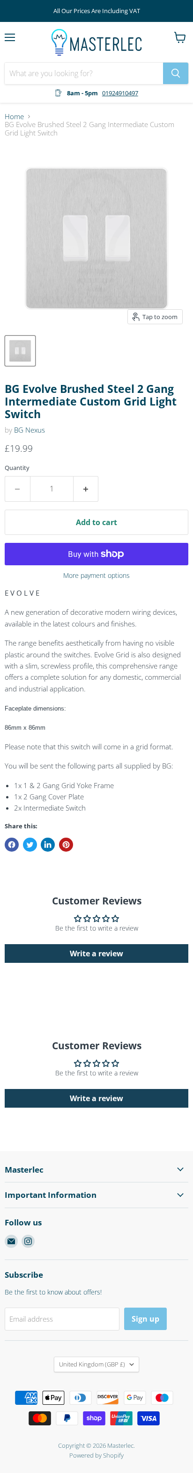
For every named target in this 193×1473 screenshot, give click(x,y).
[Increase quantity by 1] (86, 488)
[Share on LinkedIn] (48, 845)
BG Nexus (29, 429)
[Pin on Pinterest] (66, 845)
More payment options (96, 575)
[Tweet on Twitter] (30, 845)
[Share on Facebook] (12, 845)
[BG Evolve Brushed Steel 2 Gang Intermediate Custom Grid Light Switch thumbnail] (20, 351)
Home (14, 117)
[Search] (175, 73)
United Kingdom (92, 1364)
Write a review (96, 953)
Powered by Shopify (96, 1455)
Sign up (145, 1319)
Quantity (17, 467)
